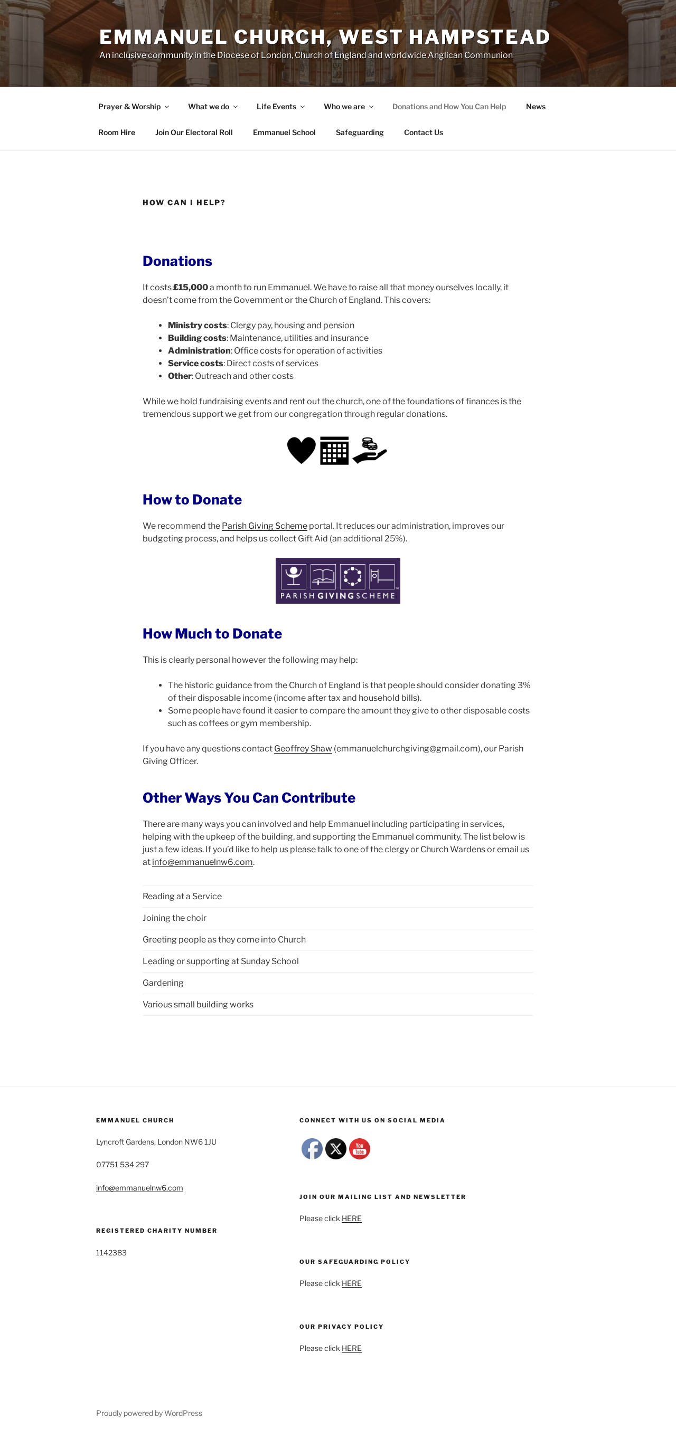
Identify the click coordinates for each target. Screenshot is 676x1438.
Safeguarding (360, 132)
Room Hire (116, 132)
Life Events (276, 106)
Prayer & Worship (129, 106)
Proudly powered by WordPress (149, 1412)
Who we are (344, 106)
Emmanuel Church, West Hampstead (325, 37)
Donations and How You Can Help (449, 106)
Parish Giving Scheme (264, 526)
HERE (352, 1218)
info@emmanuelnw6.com (202, 862)
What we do (208, 106)
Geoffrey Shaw (303, 749)
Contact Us (423, 132)
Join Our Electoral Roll (194, 132)
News (536, 106)
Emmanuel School (284, 132)
